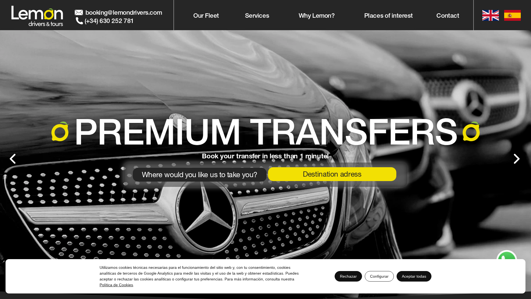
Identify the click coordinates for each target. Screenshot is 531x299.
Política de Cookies (116, 285)
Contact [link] (448, 15)
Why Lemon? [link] (316, 15)
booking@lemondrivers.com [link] (123, 12)
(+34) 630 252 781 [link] (109, 20)
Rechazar (348, 276)
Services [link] (257, 15)
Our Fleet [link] (206, 15)
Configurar (379, 276)
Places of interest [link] (388, 15)
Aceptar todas (414, 276)
